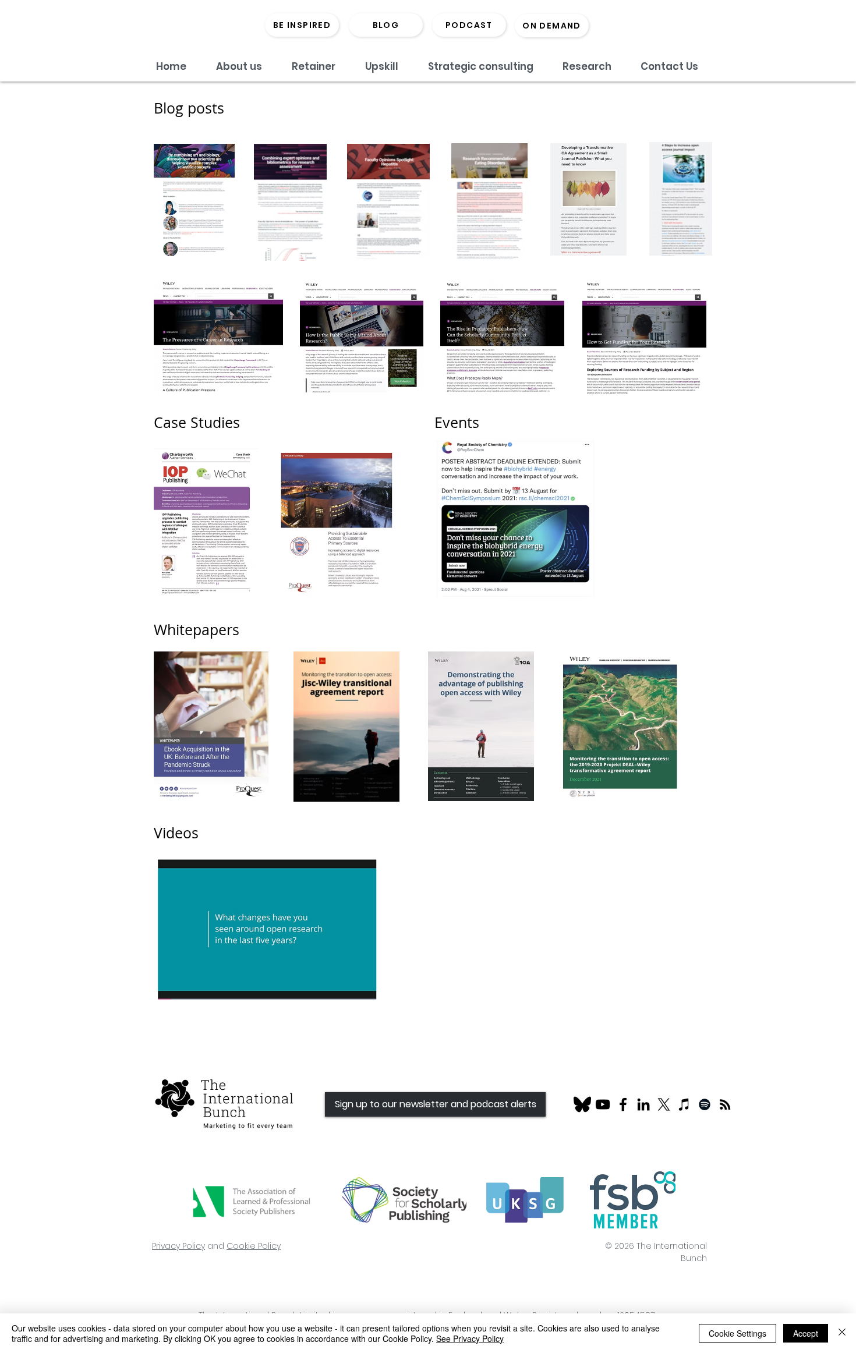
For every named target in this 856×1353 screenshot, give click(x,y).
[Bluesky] (582, 1104)
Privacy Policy (178, 1246)
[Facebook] (623, 1104)
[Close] (842, 1333)
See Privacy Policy (470, 1338)
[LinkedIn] (643, 1104)
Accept (805, 1333)
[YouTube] (602, 1104)
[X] (664, 1104)
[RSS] (725, 1104)
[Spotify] (704, 1104)
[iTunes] (684, 1104)
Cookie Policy (254, 1246)
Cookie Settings (737, 1333)
